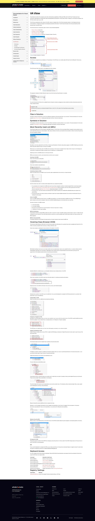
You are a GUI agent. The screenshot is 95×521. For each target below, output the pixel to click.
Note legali (71, 517)
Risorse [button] (33, 5)
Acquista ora (79, 1)
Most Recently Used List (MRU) (48, 465)
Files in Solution (35, 29)
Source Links (15, 51)
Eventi (79, 490)
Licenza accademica (40, 496)
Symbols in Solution (36, 31)
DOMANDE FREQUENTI (40, 506)
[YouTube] (47, 518)
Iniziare (64, 490)
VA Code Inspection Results (19, 49)
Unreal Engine (16, 56)
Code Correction (16, 32)
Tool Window (15, 41)
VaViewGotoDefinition (34, 474)
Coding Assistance (17, 27)
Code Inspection (16, 34)
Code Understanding (17, 29)
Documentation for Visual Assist (20, 14)
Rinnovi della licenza (40, 504)
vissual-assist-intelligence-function (18, 61)
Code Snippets (16, 36)
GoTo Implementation (38, 187)
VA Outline (16, 44)
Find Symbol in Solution (38, 124)
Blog (53, 490)
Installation (15, 17)
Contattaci (38, 511)
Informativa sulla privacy (78, 517)
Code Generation (16, 24)
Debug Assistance (17, 39)
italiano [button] (79, 5)
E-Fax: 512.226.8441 (16, 491)
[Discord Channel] (58, 518)
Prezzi (39, 5)
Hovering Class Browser (36, 34)
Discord (37, 509)
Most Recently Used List (36, 32)
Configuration (16, 53)
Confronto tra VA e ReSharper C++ (42, 492)
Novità (37, 490)
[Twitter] (40, 518)
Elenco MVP (80, 492)
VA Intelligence (40, 497)
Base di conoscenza (56, 493)
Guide (53, 495)
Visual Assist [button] (26, 5)
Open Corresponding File (52, 187)
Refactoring (15, 22)
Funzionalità (38, 489)
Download (63, 5)
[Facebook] (37, 518)
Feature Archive (16, 58)
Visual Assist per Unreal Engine (42, 494)
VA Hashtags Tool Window (19, 47)
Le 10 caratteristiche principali (69, 492)
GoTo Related (44, 187)
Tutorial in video (66, 495)
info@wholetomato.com (16, 489)
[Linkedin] (44, 518)
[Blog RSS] (51, 518)
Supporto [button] (43, 5)
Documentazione (55, 492)
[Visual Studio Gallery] (54, 518)
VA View (15, 45)
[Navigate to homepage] (17, 4)
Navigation (15, 20)
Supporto (38, 502)
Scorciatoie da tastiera (67, 493)
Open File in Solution (38, 118)
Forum (79, 493)
